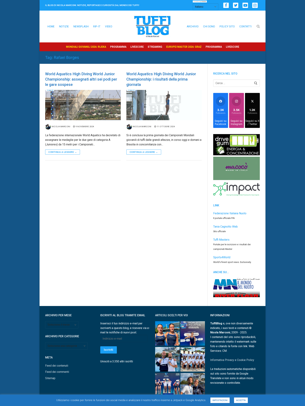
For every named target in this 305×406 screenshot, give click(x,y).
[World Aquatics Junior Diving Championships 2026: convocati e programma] (192, 360)
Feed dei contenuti (56, 365)
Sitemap (50, 378)
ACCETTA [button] (241, 400)
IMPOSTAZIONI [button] (220, 400)
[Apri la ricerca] (258, 26)
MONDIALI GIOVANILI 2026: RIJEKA (86, 46)
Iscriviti (108, 349)
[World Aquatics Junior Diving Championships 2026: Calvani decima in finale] (192, 334)
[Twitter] (235, 5)
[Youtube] (245, 5)
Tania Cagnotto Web (225, 226)
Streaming (155, 46)
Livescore (137, 46)
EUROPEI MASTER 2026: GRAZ (184, 46)
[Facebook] (226, 5)
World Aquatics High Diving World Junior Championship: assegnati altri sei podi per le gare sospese (81, 79)
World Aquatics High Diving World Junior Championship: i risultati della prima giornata (161, 79)
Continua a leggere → (62, 152)
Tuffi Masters (221, 239)
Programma (118, 46)
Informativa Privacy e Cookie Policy (232, 360)
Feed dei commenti (57, 371)
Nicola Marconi (61, 126)
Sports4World (221, 257)
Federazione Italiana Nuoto (229, 213)
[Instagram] (255, 5)
